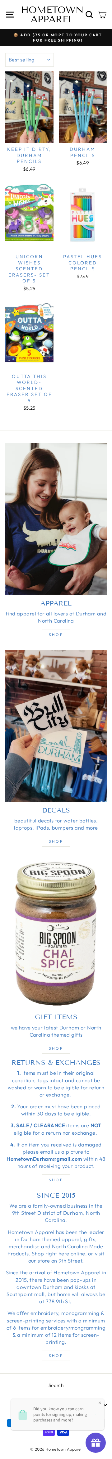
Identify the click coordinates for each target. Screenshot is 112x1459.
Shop (56, 634)
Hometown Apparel (52, 14)
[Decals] (56, 726)
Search (56, 1385)
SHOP (56, 1180)
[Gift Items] (56, 932)
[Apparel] (56, 519)
